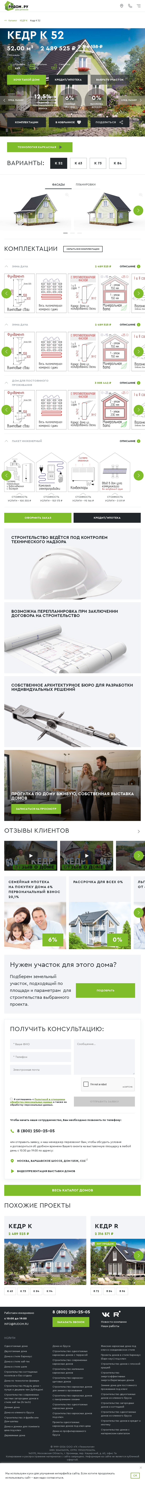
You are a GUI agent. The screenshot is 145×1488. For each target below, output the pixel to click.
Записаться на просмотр (36, 808)
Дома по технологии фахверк (21, 1381)
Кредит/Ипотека (68, 79)
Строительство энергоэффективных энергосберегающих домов (117, 1376)
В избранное (65, 122)
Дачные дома (12, 1407)
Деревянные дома (14, 1435)
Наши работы (110, 1326)
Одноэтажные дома (16, 1346)
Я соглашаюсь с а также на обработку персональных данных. (38, 1102)
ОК (135, 1475)
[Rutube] (117, 1315)
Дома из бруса (61, 1346)
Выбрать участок (110, 79)
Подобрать (105, 990)
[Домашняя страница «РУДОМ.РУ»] (16, 5)
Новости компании (114, 1321)
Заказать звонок (71, 1322)
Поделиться (106, 122)
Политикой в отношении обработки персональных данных (37, 1101)
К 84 (118, 163)
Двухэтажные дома (15, 1351)
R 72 (96, 1291)
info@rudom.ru (16, 1324)
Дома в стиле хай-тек (17, 1361)
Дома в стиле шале (15, 1367)
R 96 (122, 1291)
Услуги (9, 1338)
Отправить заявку (104, 1101)
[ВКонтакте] (106, 1315)
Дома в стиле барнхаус (18, 1356)
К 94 (50, 1291)
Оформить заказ (38, 517)
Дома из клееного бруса (19, 1412)
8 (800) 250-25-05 (36, 1131)
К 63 (78, 163)
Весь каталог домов (72, 1190)
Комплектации (26, 122)
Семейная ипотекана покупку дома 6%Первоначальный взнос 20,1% (34, 889)
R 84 (109, 1291)
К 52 (59, 163)
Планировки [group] (86, 184)
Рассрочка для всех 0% (98, 882)
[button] (138, 210)
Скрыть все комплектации (82, 249)
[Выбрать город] (122, 6)
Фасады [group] (58, 184)
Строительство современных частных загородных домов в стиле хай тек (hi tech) (21, 1399)
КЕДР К (20, 1226)
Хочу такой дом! (26, 79)
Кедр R (106, 1226)
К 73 (98, 163)
